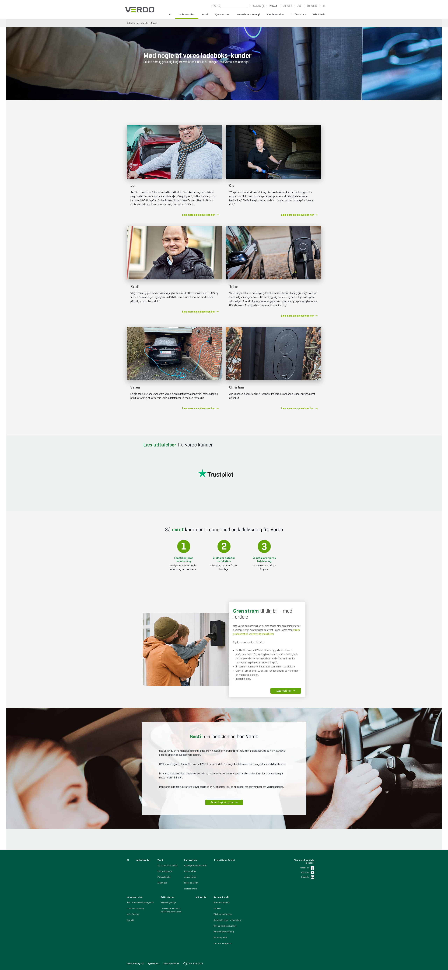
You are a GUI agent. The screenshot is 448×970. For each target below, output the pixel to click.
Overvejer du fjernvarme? (195, 866)
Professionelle (164, 877)
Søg (214, 6)
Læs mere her (283, 691)
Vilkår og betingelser (223, 914)
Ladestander (186, 14)
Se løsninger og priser (222, 802)
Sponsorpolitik (220, 938)
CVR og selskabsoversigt (225, 926)
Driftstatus (298, 14)
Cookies (217, 908)
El (170, 14)
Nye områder (190, 871)
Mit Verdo (319, 14)
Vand (205, 14)
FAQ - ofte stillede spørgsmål (140, 903)
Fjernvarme (222, 14)
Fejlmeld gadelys (168, 903)
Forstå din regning (135, 908)
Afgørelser (162, 883)
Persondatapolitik (222, 903)
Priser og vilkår (191, 883)
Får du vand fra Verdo (167, 866)
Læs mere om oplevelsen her (198, 215)
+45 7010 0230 (195, 964)
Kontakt (130, 920)
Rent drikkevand (165, 871)
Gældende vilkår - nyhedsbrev (227, 920)
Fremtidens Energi (248, 14)
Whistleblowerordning (224, 932)
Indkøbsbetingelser (222, 944)
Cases (154, 23)
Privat (130, 23)
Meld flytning (133, 914)
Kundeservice (275, 14)
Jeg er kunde (190, 877)
